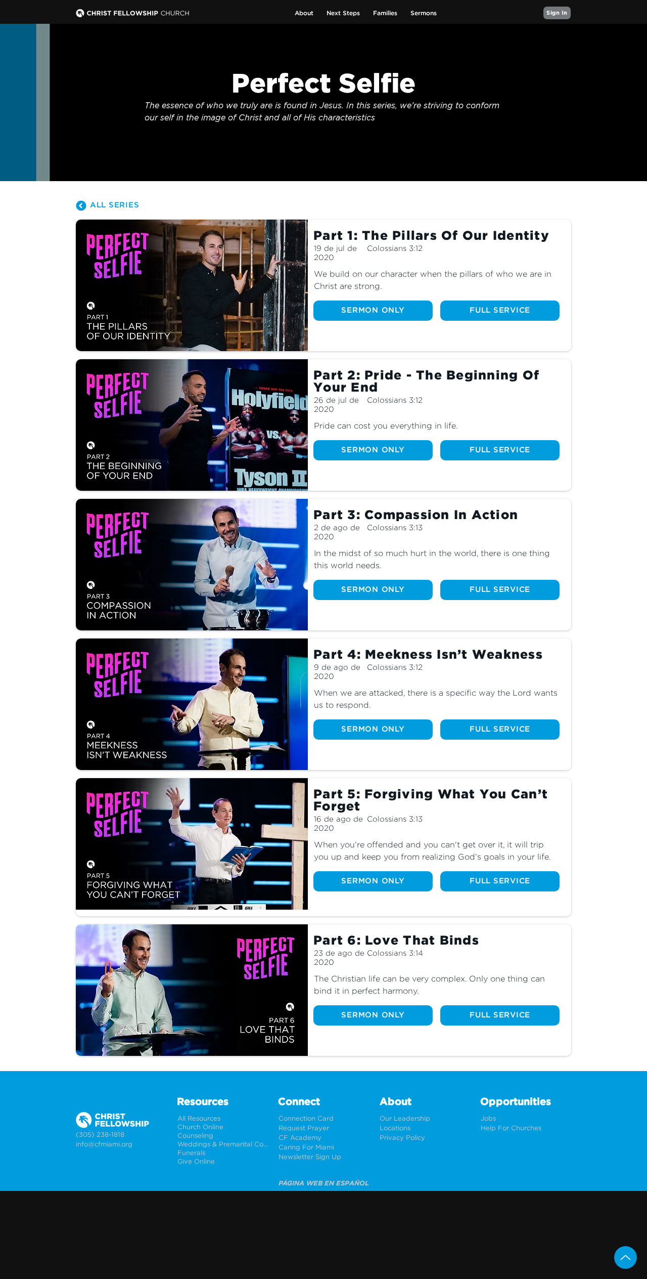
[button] (304, 13)
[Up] (625, 1257)
